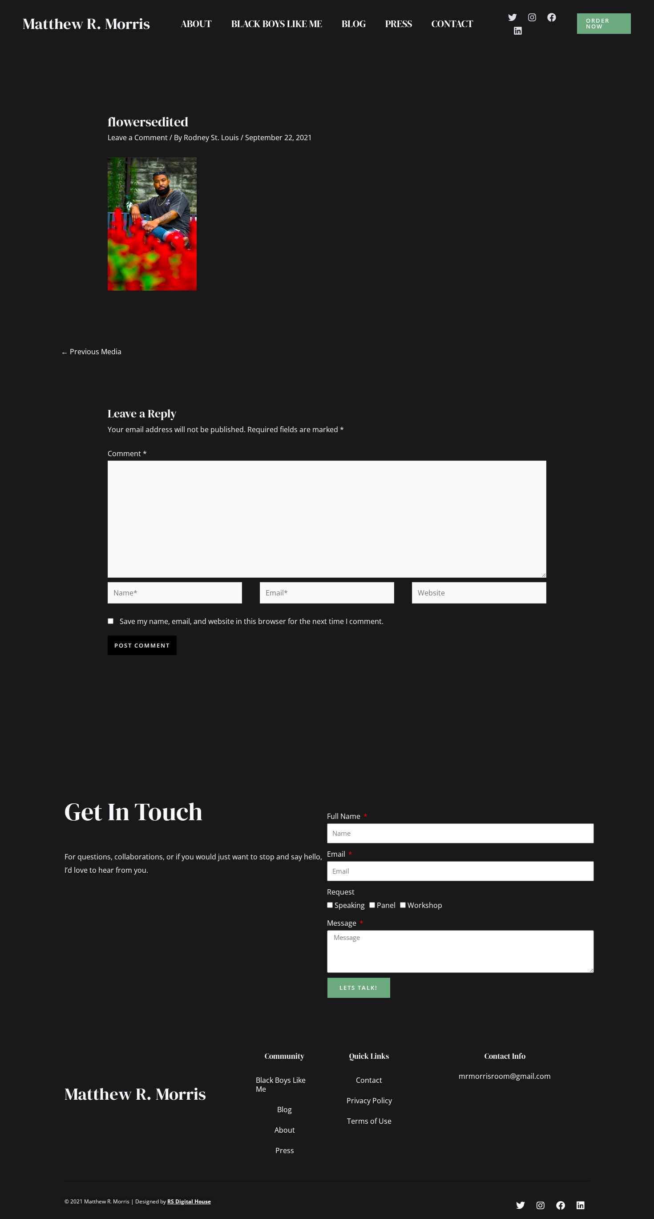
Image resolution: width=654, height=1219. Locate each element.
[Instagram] (532, 17)
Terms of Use (369, 1121)
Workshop (425, 905)
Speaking (350, 905)
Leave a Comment (138, 137)
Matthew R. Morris (86, 23)
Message (342, 923)
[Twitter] (512, 17)
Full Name (344, 816)
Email (337, 854)
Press (398, 23)
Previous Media (91, 351)
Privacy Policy (369, 1101)
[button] (604, 23)
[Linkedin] (517, 30)
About (196, 23)
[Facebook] (551, 17)
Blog (354, 23)
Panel (386, 905)
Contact (452, 23)
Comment (127, 453)
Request (341, 892)
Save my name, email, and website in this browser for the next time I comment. (252, 621)
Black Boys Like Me (276, 23)
